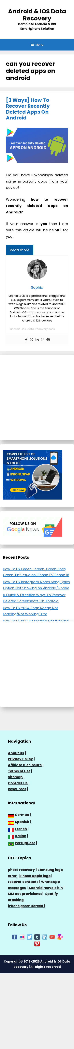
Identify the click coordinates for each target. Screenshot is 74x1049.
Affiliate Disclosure (25, 765)
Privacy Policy (20, 759)
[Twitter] (31, 340)
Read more (19, 250)
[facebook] (14, 936)
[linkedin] (44, 936)
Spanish (22, 821)
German (22, 814)
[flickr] (22, 936)
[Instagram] (42, 340)
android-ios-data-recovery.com (32, 329)
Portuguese (25, 843)
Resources (17, 789)
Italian (20, 836)
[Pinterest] (48, 340)
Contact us (18, 783)
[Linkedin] (37, 340)
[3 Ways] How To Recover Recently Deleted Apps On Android (28, 109)
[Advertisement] (37, 397)
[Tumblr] (37, 936)
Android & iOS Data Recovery (37, 15)
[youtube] (52, 936)
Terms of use (19, 771)
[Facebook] (26, 340)
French (21, 829)
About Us (16, 753)
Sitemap (15, 777)
